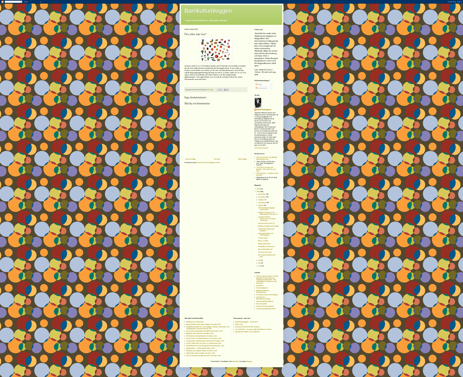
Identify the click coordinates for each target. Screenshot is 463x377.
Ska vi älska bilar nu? (265, 249)
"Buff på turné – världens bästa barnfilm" (267, 174)
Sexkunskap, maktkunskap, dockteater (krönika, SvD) (205, 341)
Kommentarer (262, 88)
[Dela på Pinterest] (227, 90)
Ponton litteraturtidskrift (265, 306)
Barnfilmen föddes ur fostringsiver (247, 332)
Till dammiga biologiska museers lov (266, 208)
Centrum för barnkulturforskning (263, 298)
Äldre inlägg (242, 159)
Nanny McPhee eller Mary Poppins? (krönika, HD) (203, 324)
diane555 (235, 361)
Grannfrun (259, 285)
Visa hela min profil (261, 148)
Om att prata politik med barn (266, 255)
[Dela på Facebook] (225, 90)
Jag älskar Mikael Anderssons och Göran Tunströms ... (267, 218)
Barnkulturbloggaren (264, 109)
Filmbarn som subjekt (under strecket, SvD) (201, 351)
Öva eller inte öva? (265, 252)
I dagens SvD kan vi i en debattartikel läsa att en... (268, 213)
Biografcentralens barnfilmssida (262, 291)
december (262, 194)
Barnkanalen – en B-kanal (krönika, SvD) (200, 348)
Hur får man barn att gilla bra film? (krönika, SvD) (203, 355)
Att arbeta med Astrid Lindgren (267, 295)
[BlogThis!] (220, 90)
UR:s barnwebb (261, 304)
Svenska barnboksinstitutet (266, 309)
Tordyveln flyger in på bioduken (266, 229)
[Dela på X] (223, 90)
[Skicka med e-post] (218, 90)
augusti (261, 205)
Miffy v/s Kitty (263, 241)
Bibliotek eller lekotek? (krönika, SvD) (200, 333)
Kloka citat (239, 324)
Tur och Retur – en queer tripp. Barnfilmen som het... (253, 329)
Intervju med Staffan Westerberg (247, 327)
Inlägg (259, 84)
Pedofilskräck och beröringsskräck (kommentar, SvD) (205, 346)
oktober (261, 200)
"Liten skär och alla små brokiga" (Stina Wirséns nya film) (266, 169)
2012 (258, 189)
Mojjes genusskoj (264, 244)
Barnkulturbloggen (208, 11)
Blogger (249, 361)
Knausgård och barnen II (266, 246)
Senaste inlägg (190, 159)
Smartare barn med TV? (266, 223)
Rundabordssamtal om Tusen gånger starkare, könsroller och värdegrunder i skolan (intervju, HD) (208, 327)
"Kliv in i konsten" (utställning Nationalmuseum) (266, 158)
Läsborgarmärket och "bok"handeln (265, 234)
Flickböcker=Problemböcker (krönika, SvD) (201, 336)
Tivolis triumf (263, 238)
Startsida (217, 159)
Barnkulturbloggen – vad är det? (246, 322)
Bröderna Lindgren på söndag (268, 226)
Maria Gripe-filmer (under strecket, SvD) (200, 353)
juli (259, 260)
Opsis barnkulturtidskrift (264, 301)
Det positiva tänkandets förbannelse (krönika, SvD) (204, 331)
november (262, 197)
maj (259, 266)
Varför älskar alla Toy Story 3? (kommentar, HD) (203, 343)
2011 (258, 191)
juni (259, 263)
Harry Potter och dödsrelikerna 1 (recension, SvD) (203, 338)
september (262, 202)
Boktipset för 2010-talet (195, 322)
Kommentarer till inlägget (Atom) (208, 162)
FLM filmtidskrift (262, 288)
